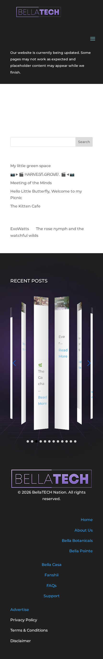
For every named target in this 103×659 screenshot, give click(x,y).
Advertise (19, 609)
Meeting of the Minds (31, 183)
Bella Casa (52, 564)
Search (84, 142)
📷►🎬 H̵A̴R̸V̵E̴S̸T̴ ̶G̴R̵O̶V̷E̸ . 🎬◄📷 (42, 174)
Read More (24, 347)
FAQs (51, 585)
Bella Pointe (81, 551)
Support (52, 596)
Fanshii (51, 575)
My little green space (30, 165)
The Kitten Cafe (25, 206)
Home (87, 519)
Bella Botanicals (77, 540)
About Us (83, 530)
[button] (89, 363)
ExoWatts (19, 228)
